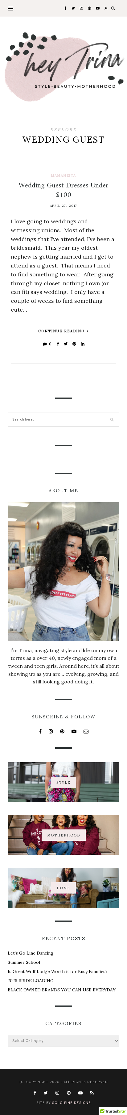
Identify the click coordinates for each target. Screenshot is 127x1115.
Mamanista (63, 175)
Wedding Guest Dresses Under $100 (63, 190)
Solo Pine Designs (71, 1103)
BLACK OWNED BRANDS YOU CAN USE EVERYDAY (62, 990)
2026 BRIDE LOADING (31, 980)
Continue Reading (62, 331)
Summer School (24, 962)
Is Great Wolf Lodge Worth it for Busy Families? (58, 971)
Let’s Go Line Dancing (30, 953)
